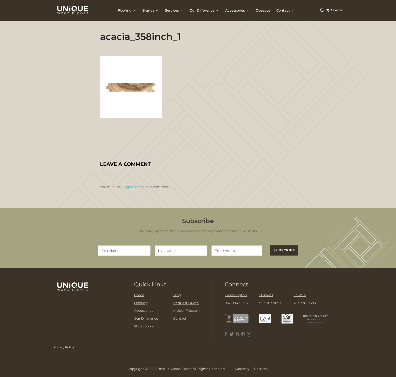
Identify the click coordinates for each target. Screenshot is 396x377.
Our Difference (202, 10)
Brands (148, 10)
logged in (129, 187)
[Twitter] (231, 334)
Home (139, 295)
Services (172, 10)
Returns (261, 369)
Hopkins (266, 295)
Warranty (242, 369)
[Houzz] (237, 334)
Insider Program (186, 311)
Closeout (263, 10)
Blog (177, 295)
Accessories (235, 10)
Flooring (125, 10)
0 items (336, 10)
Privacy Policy (64, 347)
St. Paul (299, 295)
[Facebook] (226, 334)
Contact (283, 10)
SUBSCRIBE (284, 250)
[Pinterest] (243, 334)
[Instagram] (249, 334)
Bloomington (236, 295)
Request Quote (186, 303)
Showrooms (144, 326)
